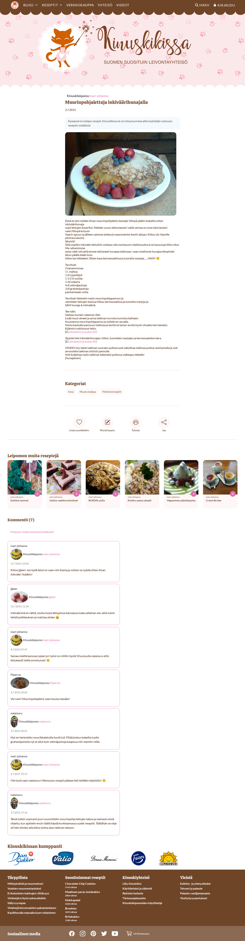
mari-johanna (51, 554)
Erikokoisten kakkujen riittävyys (28, 893)
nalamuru (45, 721)
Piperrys (55, 682)
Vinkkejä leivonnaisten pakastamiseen (32, 907)
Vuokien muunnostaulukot (24, 888)
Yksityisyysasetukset (193, 898)
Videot (122, 5)
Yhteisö (105, 5)
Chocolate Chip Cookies (80, 883)
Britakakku (72, 916)
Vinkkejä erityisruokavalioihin (27, 898)
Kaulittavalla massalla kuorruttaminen (32, 912)
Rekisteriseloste (132, 893)
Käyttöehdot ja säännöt (137, 888)
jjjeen (52, 597)
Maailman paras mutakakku (82, 891)
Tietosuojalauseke (134, 898)
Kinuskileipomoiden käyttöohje (142, 903)
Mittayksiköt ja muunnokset (25, 883)
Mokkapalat (72, 900)
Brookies (71, 908)
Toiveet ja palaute (191, 888)
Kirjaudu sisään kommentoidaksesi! (32, 531)
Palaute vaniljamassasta (195, 893)
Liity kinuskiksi (131, 883)
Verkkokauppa (80, 5)
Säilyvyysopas (17, 903)
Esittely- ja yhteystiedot (195, 883)
